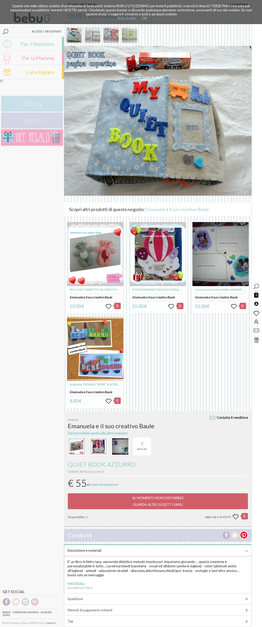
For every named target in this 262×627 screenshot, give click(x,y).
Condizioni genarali (26, 612)
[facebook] (6, 604)
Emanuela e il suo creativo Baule (177, 209)
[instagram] (25, 604)
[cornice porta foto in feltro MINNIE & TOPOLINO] (220, 254)
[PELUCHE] (95, 254)
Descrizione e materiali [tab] (84, 550)
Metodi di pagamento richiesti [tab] (90, 610)
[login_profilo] (256, 303)
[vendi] (32, 127)
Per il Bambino (37, 44)
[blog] (32, 110)
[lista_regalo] (256, 340)
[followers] (256, 321)
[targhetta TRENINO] (95, 349)
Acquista (46, 612)
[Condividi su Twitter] (235, 535)
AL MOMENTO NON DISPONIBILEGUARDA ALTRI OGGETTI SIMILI (158, 501)
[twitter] (16, 604)
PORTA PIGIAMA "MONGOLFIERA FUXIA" (161, 289)
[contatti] (256, 330)
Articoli (142, 446)
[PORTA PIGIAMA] (158, 254)
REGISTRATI (53, 31)
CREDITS (51, 623)
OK (144, 18)
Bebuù (7, 612)
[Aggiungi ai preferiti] (235, 517)
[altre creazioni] (77, 446)
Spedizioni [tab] (75, 599)
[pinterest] (35, 604)
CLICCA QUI (126, 18)
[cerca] (256, 285)
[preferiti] (256, 313)
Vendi (6, 615)
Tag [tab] (70, 621)
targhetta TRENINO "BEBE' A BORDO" (96, 384)
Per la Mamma (38, 58)
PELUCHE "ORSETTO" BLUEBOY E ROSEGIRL (100, 289)
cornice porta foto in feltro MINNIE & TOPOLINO (228, 289)
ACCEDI (36, 31)
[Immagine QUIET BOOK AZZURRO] (74, 35)
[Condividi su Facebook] (226, 535)
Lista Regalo (40, 72)
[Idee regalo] (32, 145)
